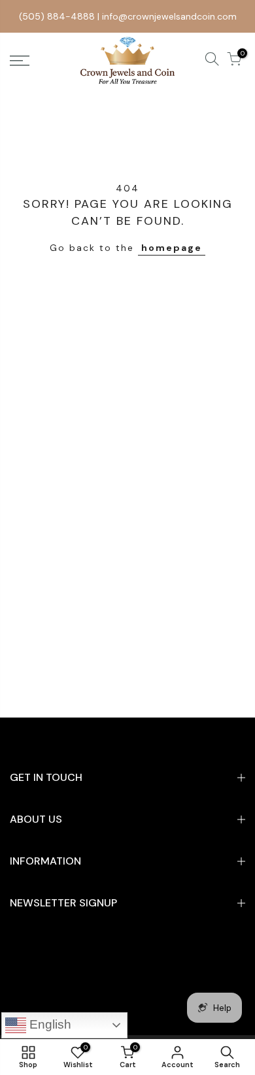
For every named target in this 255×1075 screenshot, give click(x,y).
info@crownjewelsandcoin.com (169, 16)
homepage (171, 248)
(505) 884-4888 (57, 16)
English (48, 1024)
